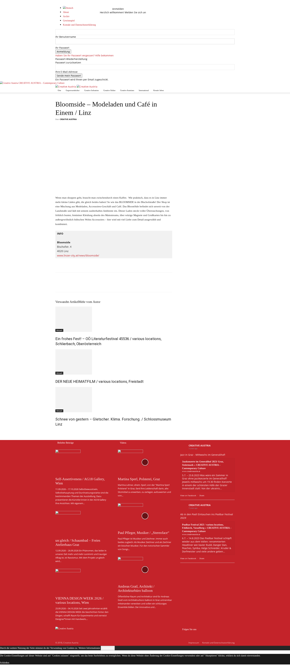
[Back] (113, 5)
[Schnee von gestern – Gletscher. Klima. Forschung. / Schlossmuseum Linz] (113, 399)
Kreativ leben (158, 90)
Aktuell (59, 330)
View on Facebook (188, 495)
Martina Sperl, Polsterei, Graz (139, 479)
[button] (105, 5)
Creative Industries (91, 90)
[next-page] (58, 431)
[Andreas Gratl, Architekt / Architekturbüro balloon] (145, 569)
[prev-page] (56, 431)
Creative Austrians (127, 90)
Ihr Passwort (62, 47)
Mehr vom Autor (89, 302)
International (144, 90)
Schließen (4, 662)
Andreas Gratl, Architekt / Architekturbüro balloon (136, 588)
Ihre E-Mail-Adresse (66, 71)
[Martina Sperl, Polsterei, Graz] (145, 462)
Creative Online (109, 90)
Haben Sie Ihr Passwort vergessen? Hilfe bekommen (84, 55)
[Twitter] (66, 285)
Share (201, 495)
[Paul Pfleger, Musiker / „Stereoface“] (145, 516)
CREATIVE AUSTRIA (68, 119)
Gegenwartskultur (73, 90)
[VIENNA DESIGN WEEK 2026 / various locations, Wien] (82, 581)
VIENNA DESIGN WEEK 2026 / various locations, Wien (79, 600)
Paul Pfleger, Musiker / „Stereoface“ (143, 533)
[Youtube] (107, 8)
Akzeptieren (107, 648)
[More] (89, 285)
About (66, 12)
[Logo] (66, 86)
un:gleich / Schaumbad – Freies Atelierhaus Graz (77, 542)
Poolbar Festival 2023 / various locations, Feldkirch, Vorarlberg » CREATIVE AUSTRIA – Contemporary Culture (206, 528)
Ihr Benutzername (65, 36)
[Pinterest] (74, 285)
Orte (59, 90)
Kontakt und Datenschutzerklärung (218, 642)
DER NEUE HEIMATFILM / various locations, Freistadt (99, 381)
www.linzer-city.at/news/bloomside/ (78, 255)
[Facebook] (105, 8)
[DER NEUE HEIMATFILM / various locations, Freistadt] (113, 362)
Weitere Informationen (89, 648)
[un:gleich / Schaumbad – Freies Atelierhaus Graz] (82, 523)
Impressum (193, 642)
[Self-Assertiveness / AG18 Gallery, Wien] (82, 462)
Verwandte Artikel (67, 302)
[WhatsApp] (82, 285)
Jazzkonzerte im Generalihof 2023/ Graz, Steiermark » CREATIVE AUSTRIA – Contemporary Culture (203, 464)
